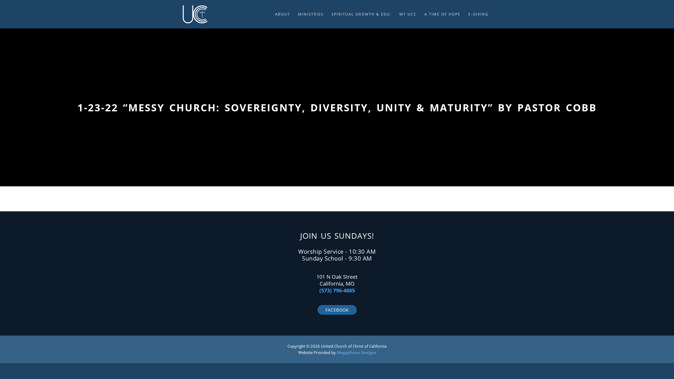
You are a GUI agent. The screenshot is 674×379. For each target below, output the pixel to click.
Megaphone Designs (356, 352)
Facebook (337, 310)
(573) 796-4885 (337, 290)
